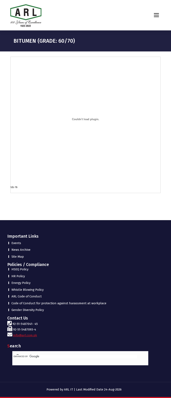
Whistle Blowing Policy (27, 290)
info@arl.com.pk (25, 335)
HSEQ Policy (19, 269)
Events (16, 243)
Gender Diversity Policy (27, 310)
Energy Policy (20, 283)
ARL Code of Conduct (26, 296)
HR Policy (18, 276)
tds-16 (14, 187)
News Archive (20, 250)
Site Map (17, 256)
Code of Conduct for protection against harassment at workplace (58, 303)
